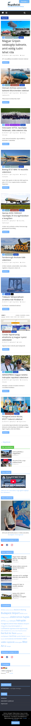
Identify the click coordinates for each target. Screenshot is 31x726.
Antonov (12, 610)
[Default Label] (12, 657)
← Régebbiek (5, 442)
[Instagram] (12, 545)
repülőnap (12, 636)
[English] (2, 668)
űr (24, 302)
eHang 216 (7, 617)
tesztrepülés (5, 176)
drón (21, 613)
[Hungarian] (6, 668)
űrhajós (9, 646)
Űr (12, 294)
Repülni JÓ (13, 220)
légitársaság (23, 628)
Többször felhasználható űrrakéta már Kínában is (13, 298)
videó (25, 638)
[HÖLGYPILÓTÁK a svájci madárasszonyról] (6, 460)
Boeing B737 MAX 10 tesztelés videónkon (18, 585)
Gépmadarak (9, 37)
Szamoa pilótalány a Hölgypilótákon (17, 452)
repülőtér (19, 636)
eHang (3, 617)
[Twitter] (2, 545)
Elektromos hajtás (15, 125)
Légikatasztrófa (5, 95)
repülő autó (19, 633)
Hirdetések (4, 698)
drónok (25, 613)
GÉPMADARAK (5, 688)
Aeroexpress (24, 380)
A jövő (7, 125)
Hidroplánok (9, 372)
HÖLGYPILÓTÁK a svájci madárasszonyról (19, 461)
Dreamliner (24, 93)
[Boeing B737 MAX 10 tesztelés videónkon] (6, 583)
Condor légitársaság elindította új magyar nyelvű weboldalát (14, 337)
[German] (4, 668)
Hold (22, 302)
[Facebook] (7, 545)
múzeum (6, 630)
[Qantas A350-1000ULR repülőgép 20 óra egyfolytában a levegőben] (6, 592)
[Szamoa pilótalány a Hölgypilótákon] (6, 451)
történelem (18, 639)
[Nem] (29, 718)
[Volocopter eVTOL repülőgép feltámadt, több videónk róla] (6, 575)
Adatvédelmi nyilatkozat (7, 701)
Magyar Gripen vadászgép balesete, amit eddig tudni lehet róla (14, 46)
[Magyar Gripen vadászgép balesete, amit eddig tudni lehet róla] (6, 556)
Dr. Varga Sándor (15, 55)
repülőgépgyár (5, 636)
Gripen (15, 37)
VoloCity (23, 133)
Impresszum (4, 703)
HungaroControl (22, 421)
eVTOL (3, 621)
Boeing (7, 85)
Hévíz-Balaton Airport (21, 624)
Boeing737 (24, 174)
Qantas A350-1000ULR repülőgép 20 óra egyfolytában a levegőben (15, 216)
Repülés (21, 37)
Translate (11, 673)
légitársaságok (5, 223)
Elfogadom (15, 723)
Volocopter (4, 135)
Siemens (28, 636)
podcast (24, 630)
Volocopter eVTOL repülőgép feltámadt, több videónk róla (14, 129)
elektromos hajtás (19, 616)
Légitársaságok (14, 85)
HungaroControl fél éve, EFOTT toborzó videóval (12, 417)
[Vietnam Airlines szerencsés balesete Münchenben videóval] (6, 565)
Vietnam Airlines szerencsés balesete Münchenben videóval (15, 89)
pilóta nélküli (15, 630)
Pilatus (10, 630)
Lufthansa (5, 628)
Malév (2, 630)
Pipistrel (20, 630)
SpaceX (2, 638)
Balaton (17, 609)
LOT (21, 626)
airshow (23, 262)
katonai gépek (15, 626)
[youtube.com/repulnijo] (2, 657)
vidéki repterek (8, 642)
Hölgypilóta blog (6, 626)
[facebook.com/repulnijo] (7, 657)
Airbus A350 (21, 220)
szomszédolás (9, 639)
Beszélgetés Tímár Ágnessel (15, 534)
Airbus (7, 210)
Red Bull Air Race (8, 633)
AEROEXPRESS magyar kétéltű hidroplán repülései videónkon (15, 376)
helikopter (13, 621)
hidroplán (4, 382)
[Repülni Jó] (15, 2)
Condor (20, 342)
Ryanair (23, 636)
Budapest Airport (10, 613)
